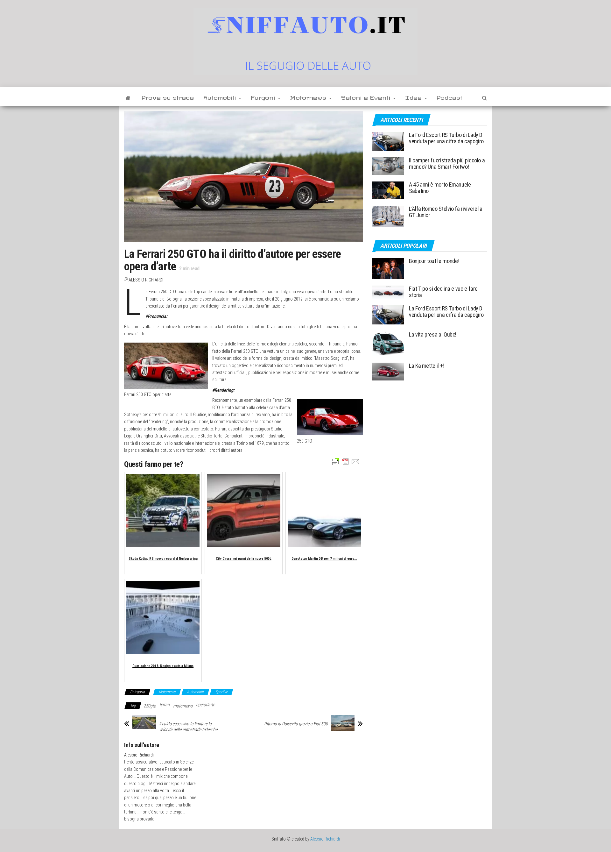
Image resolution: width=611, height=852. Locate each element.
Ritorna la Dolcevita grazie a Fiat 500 (296, 723)
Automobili (220, 96)
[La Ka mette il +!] (388, 371)
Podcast (449, 96)
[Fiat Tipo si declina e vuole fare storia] (388, 292)
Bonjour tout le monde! (434, 261)
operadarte (205, 704)
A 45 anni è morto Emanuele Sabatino (440, 187)
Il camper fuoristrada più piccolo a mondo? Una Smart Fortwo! (447, 163)
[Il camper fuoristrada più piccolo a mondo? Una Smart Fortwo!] (388, 166)
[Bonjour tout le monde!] (388, 268)
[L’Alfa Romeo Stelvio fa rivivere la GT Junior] (388, 216)
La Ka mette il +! (426, 365)
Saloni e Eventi (366, 96)
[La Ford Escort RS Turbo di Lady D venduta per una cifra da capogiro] (388, 141)
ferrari (164, 704)
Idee (414, 96)
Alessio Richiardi (146, 279)
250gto (150, 705)
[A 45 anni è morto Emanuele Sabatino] (388, 190)
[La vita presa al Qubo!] (388, 343)
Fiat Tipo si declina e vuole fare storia (443, 291)
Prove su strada (168, 96)
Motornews (309, 96)
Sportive (221, 692)
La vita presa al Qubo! (432, 334)
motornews (183, 705)
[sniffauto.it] (128, 96)
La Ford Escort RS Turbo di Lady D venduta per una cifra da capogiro (446, 138)
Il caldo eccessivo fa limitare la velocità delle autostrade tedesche (188, 726)
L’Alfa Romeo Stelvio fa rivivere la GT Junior (445, 211)
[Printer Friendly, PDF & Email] (345, 461)
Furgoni (264, 96)
